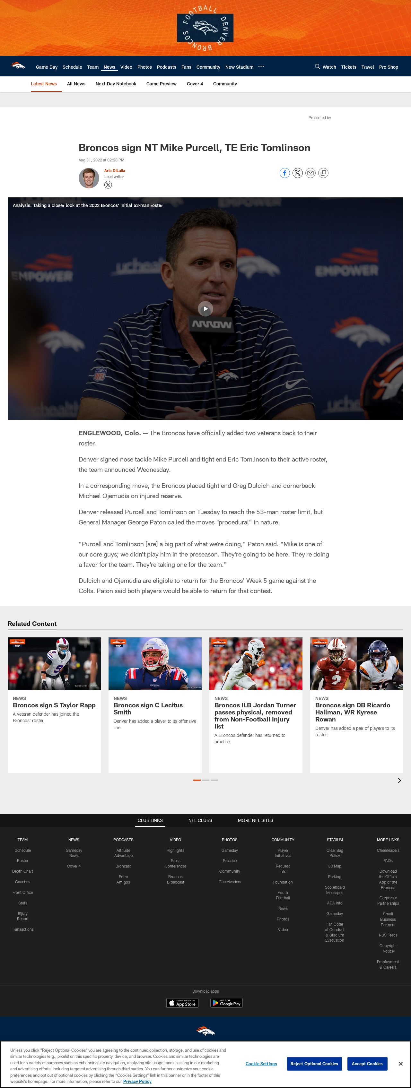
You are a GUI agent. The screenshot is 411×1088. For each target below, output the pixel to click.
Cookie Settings (261, 1063)
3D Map (334, 866)
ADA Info (335, 903)
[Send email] (310, 176)
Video (283, 929)
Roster (22, 860)
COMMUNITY (283, 839)
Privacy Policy (137, 1081)
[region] (205, 1064)
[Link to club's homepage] (18, 66)
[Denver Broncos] (205, 1033)
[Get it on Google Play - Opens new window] (226, 1006)
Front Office (23, 892)
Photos (283, 919)
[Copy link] (323, 173)
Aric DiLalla (114, 170)
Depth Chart (22, 871)
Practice (230, 860)
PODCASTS (123, 839)
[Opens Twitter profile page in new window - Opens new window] (108, 185)
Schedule (23, 850)
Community (229, 871)
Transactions (23, 929)
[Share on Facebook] (285, 176)
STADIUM (335, 839)
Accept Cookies (367, 1063)
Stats (22, 903)
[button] (205, 308)
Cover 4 (74, 866)
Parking (334, 876)
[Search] (317, 66)
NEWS (73, 839)
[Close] (401, 1064)
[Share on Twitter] (298, 176)
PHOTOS (230, 839)
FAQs (388, 860)
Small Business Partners (388, 919)
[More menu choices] (261, 66)
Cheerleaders (230, 881)
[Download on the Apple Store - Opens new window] (182, 1003)
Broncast (123, 866)
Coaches (22, 881)
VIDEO (175, 839)
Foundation (283, 882)
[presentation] (400, 781)
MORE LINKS (388, 839)
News (283, 908)
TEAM (23, 839)
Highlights (175, 850)
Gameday (230, 850)
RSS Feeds (388, 935)
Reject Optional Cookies (314, 1063)
